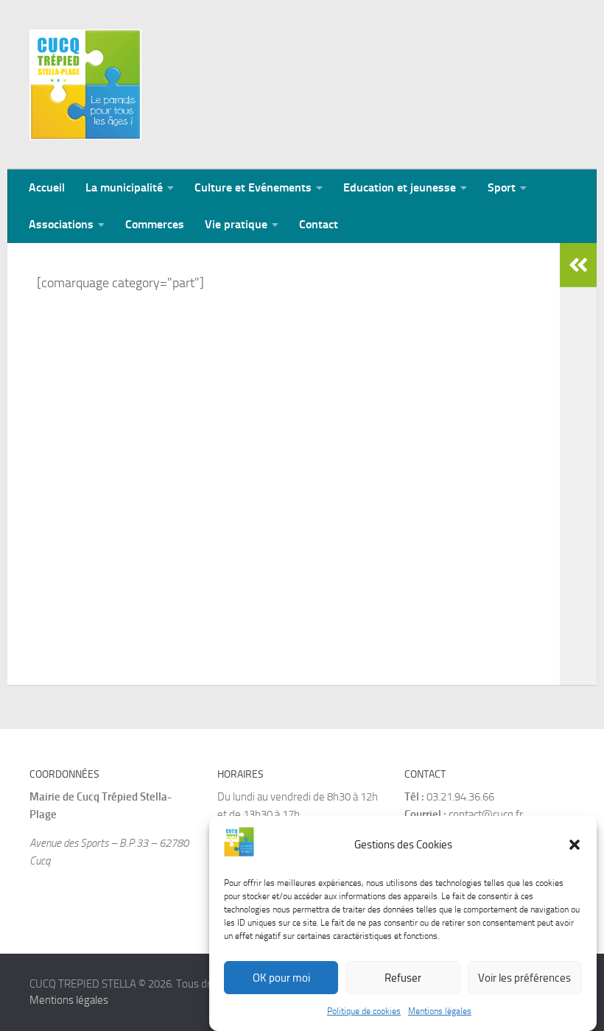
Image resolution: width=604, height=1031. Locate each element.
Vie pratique (236, 224)
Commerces (154, 224)
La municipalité (124, 187)
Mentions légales (439, 1011)
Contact (318, 224)
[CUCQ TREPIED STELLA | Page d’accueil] (85, 84)
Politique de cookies (364, 1011)
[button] (574, 844)
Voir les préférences (524, 978)
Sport (502, 187)
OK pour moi (281, 978)
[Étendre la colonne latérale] (578, 265)
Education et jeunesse (399, 187)
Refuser (402, 978)
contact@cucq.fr (486, 814)
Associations (61, 224)
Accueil (47, 187)
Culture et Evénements (253, 187)
